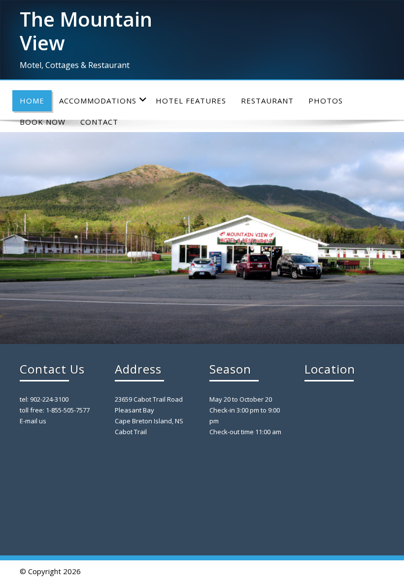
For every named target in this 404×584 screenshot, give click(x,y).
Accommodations (97, 100)
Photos (325, 100)
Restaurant (267, 100)
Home (32, 100)
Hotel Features (191, 100)
